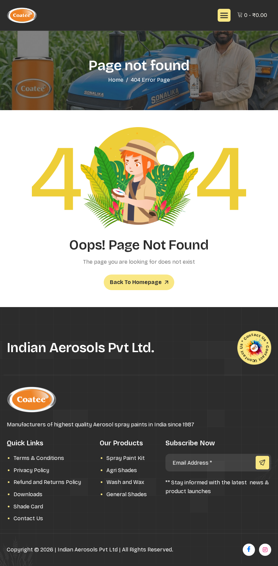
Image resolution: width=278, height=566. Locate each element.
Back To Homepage (136, 282)
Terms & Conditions (39, 458)
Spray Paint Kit (125, 458)
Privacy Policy (31, 470)
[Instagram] (265, 550)
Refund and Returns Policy (47, 482)
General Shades (126, 494)
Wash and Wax (125, 482)
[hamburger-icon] (224, 15)
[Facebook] (249, 550)
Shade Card (28, 506)
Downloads (28, 494)
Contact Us (28, 518)
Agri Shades (121, 470)
